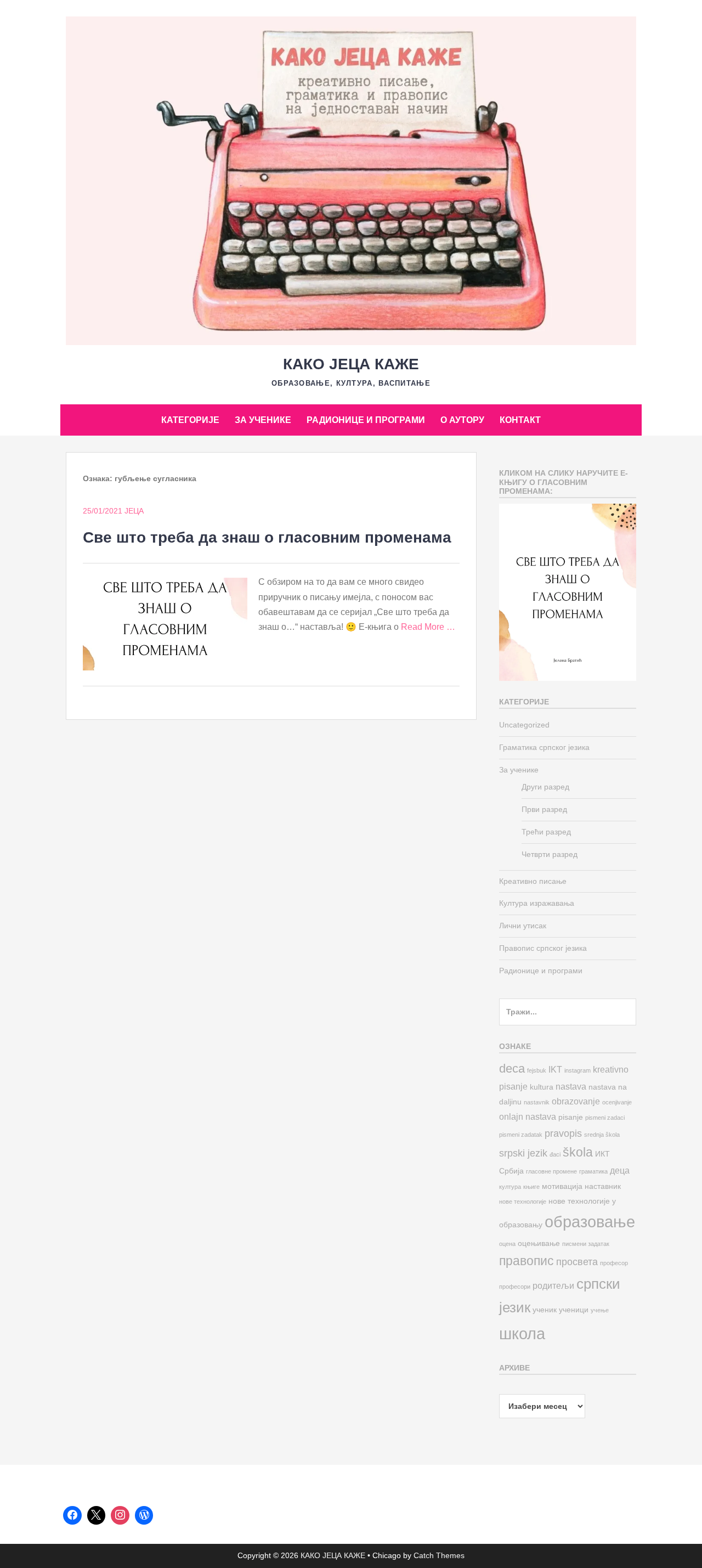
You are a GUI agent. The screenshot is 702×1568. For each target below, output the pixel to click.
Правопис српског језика (543, 948)
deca (512, 1068)
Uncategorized (524, 724)
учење (600, 1310)
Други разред (545, 786)
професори (514, 1286)
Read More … (428, 626)
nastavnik (537, 1102)
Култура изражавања (536, 903)
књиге (531, 1186)
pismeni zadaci (605, 1117)
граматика (593, 1171)
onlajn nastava (527, 1116)
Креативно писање (533, 881)
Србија (511, 1171)
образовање (590, 1221)
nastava (571, 1086)
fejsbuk (536, 1070)
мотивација (562, 1186)
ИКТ (602, 1154)
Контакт (520, 420)
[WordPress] (144, 1515)
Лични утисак (522, 925)
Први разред (544, 809)
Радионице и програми (366, 420)
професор (614, 1263)
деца (620, 1170)
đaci (555, 1154)
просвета (577, 1261)
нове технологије (522, 1201)
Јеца (134, 510)
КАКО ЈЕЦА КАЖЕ (351, 364)
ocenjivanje (617, 1102)
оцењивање (539, 1243)
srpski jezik (523, 1153)
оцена (507, 1243)
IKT (555, 1069)
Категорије (190, 420)
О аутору (462, 420)
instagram (577, 1070)
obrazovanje (576, 1101)
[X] (96, 1515)
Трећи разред (546, 831)
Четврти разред (550, 854)
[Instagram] (120, 1515)
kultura (541, 1087)
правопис (526, 1261)
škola (578, 1152)
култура (510, 1186)
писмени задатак (585, 1243)
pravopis (563, 1133)
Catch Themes (439, 1555)
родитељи (553, 1285)
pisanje (570, 1117)
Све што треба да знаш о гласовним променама (267, 537)
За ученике (263, 420)
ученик (545, 1310)
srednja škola (602, 1134)
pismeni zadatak (520, 1134)
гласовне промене (551, 1171)
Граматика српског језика (544, 747)
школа (522, 1333)
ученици (573, 1310)
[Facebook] (72, 1515)
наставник (603, 1186)
